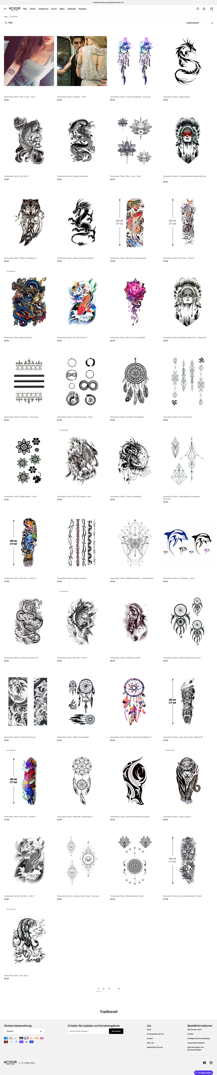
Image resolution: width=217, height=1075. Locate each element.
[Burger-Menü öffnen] (5, 9)
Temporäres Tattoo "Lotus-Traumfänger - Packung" (130, 97)
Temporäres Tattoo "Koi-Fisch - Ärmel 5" (20, 817)
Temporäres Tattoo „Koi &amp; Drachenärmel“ (128, 258)
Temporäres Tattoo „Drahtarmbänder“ (72, 578)
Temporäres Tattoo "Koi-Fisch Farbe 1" (72, 337)
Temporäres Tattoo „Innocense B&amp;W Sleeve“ (182, 896)
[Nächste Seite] (119, 988)
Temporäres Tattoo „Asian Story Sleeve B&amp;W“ (183, 737)
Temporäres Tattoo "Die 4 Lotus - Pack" (126, 176)
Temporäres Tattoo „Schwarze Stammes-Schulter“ (130, 817)
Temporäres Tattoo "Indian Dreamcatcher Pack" (182, 658)
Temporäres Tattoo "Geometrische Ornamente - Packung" (182, 497)
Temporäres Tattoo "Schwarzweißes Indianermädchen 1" (184, 177)
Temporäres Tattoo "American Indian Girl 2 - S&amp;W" (185, 337)
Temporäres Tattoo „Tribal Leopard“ (177, 817)
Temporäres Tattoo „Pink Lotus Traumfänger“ (128, 337)
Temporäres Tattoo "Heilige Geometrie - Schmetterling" (132, 578)
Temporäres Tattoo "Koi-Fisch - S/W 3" (72, 658)
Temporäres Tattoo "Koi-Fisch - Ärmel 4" (20, 578)
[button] (198, 9)
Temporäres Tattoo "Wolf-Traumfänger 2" (20, 258)
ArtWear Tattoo (29, 1063)
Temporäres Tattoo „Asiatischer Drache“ (73, 176)
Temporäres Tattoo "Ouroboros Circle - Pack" (75, 417)
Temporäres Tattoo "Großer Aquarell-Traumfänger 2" (131, 737)
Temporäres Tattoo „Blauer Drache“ (18, 337)
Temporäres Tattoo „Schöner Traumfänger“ (127, 417)
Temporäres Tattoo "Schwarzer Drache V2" (21, 658)
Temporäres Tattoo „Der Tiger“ (16, 976)
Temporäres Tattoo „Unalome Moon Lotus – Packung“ (78, 896)
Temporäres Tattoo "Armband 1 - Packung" (21, 417)
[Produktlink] (29, 64)
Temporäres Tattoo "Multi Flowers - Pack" (20, 496)
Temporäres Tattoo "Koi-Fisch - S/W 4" (19, 896)
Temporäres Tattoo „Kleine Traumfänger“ (73, 737)
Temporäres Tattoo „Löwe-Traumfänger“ (126, 496)
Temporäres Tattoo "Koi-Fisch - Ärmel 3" (179, 258)
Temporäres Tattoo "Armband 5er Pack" (20, 737)
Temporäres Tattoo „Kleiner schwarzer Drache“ (75, 258)
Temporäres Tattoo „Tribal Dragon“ (176, 97)
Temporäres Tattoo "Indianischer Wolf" (125, 658)
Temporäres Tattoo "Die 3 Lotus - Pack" (20, 97)
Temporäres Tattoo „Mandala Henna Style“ (127, 896)
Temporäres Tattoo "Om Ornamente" (177, 417)
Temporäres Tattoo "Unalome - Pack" (72, 97)
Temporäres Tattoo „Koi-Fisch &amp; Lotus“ (74, 496)
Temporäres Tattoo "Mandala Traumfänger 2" (75, 817)
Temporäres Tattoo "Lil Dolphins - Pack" (179, 578)
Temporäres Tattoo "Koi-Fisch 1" (16, 176)
